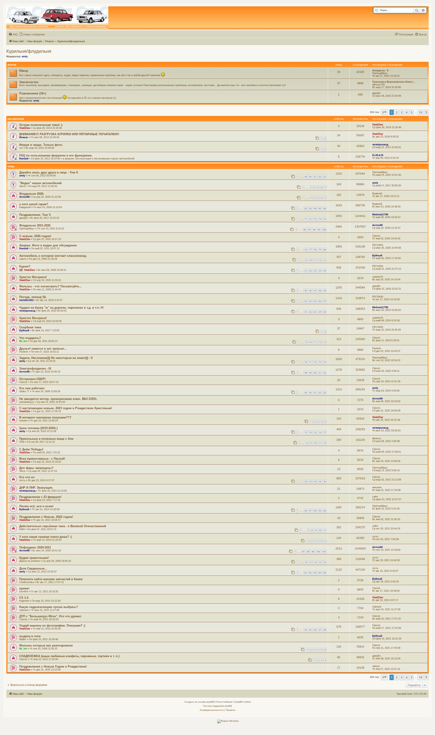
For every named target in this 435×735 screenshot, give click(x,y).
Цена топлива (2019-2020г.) (38, 428)
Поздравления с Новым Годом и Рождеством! (53, 666)
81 (305, 572)
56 (320, 301)
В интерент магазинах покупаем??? (45, 417)
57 (325, 301)
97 (309, 229)
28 (325, 629)
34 (315, 481)
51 (315, 176)
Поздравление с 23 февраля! (40, 497)
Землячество (29, 82)
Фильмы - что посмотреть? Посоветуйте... (50, 286)
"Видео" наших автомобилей (40, 183)
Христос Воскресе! (33, 277)
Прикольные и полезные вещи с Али (46, 438)
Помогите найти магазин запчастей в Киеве (50, 579)
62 (305, 208)
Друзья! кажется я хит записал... (43, 348)
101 (324, 551)
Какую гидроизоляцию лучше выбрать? (48, 607)
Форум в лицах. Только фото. (41, 145)
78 (315, 249)
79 (320, 249)
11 (315, 260)
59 (320, 510)
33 (310, 481)
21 (305, 270)
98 (314, 229)
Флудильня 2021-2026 (35, 225)
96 (304, 229)
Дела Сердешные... (33, 568)
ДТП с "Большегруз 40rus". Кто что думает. (50, 616)
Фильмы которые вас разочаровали (46, 645)
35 (320, 481)
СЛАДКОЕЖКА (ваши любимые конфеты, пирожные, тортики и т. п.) (69, 656)
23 (315, 270)
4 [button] (406, 112)
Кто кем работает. (32, 388)
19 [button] (420, 112)
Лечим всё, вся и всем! (36, 506)
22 (310, 270)
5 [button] (411, 112)
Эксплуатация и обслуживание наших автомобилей (104, 158)
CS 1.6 (23, 597)
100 (324, 229)
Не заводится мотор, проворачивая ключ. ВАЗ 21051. (58, 399)
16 (320, 432)
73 (315, 219)
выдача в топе (30, 636)
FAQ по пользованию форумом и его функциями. (55, 155)
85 (325, 572)
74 (320, 219)
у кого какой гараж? (33, 204)
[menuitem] (13, 34)
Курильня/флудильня (28, 51)
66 (325, 208)
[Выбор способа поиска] (376, 10)
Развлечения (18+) (32, 93)
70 (305, 362)
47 (315, 290)
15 (315, 432)
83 (315, 572)
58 (315, 510)
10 (310, 260)
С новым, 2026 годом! (35, 236)
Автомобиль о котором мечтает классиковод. (53, 255)
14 (310, 432)
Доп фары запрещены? (36, 468)
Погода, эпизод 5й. (33, 297)
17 (325, 432)
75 (325, 219)
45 (305, 290)
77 (310, 249)
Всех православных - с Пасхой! (42, 458)
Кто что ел (26, 477)
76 (305, 249)
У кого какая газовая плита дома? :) (45, 536)
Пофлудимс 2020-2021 (35, 547)
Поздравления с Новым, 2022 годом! (46, 517)
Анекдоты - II (380, 70)
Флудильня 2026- (31, 193)
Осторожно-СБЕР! (32, 379)
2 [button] (396, 112)
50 (310, 176)
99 (319, 229)
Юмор (23, 70)
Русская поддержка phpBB (217, 706)
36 (325, 481)
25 (325, 270)
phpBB (210, 702)
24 (320, 270)
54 (310, 301)
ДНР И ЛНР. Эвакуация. (36, 487)
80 (325, 249)
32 (305, 481)
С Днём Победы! (31, 449)
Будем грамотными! (34, 558)
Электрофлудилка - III (35, 368)
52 (320, 176)
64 (315, 208)
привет (24, 588)
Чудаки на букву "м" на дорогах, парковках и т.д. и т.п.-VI (61, 307)
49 (305, 176)
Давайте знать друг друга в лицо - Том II (48, 172)
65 (320, 208)
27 (320, 629)
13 (325, 260)
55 (315, 301)
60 (325, 510)
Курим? (24, 266)
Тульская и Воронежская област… (393, 81)
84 (320, 572)
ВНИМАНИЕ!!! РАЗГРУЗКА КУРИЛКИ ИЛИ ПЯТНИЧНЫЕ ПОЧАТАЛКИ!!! (69, 134)
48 (320, 290)
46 (310, 290)
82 (310, 572)
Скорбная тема (30, 327)
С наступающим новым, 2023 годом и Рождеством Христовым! (65, 408)
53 (325, 176)
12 (320, 260)
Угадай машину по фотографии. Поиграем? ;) (52, 625)
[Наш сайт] (57, 17)
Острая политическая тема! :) (40, 125)
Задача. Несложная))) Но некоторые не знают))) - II (56, 358)
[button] (384, 112)
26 (315, 629)
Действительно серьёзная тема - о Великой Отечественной (62, 526)
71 (305, 219)
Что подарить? (30, 338)
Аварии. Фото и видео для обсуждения (48, 245)
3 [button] (401, 112)
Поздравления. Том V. (35, 214)
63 (310, 208)
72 (310, 219)
